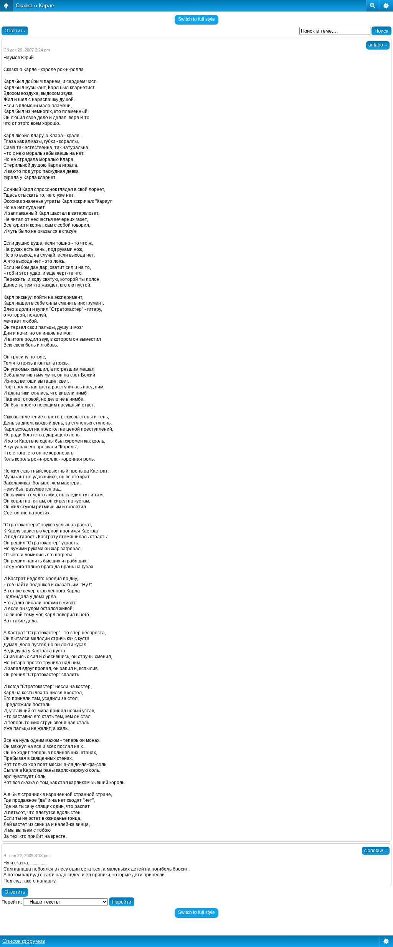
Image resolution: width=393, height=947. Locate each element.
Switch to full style (196, 19)
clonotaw (375, 850)
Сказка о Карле (35, 5)
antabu (377, 45)
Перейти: (12, 902)
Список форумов (23, 941)
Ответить (15, 30)
